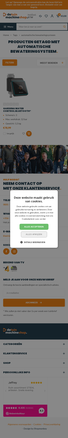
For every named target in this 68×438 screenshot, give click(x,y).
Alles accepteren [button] (34, 226)
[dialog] (34, 219)
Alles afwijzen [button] (34, 234)
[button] (34, 242)
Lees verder (40, 219)
